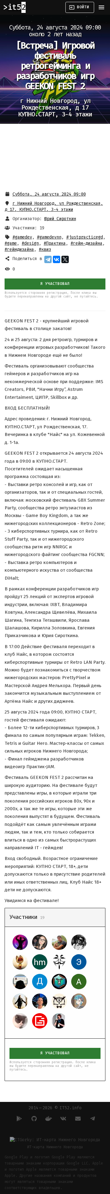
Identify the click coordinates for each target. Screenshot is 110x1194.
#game (11, 243)
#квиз (45, 249)
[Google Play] (18, 1118)
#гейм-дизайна (86, 243)
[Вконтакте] (62, 1118)
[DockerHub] (47, 1118)
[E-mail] (77, 1118)
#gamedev (22, 237)
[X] (65, 259)
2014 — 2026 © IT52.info (55, 1107)
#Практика (55, 243)
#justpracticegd (84, 237)
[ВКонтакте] (56, 259)
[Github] (33, 1118)
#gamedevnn (49, 237)
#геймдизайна (19, 249)
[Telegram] (48, 259)
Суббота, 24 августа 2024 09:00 (49, 194)
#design (30, 243)
